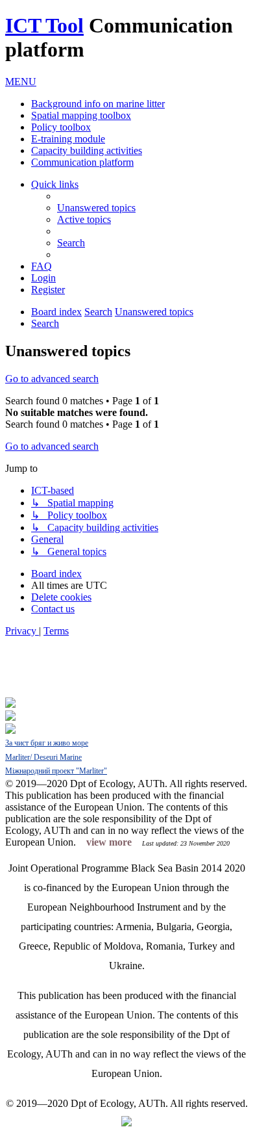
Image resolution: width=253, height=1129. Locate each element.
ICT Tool (44, 25)
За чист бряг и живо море (46, 742)
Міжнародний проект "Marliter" (56, 770)
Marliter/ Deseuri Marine (43, 757)
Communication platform (82, 162)
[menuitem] (96, 207)
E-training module (68, 138)
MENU (20, 81)
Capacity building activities (86, 150)
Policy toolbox (61, 127)
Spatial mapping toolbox (81, 115)
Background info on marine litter (98, 103)
